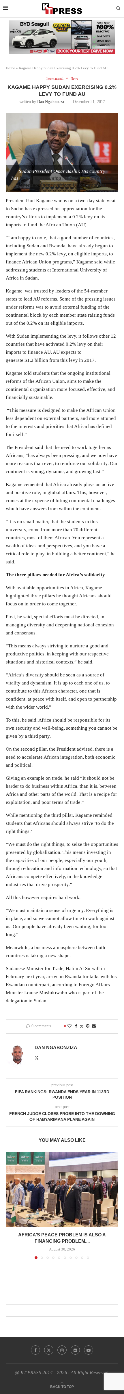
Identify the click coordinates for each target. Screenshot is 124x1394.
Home (10, 68)
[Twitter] (48, 1350)
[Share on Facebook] (76, 1026)
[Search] (118, 8)
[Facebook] (35, 1350)
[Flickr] (75, 1350)
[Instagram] (62, 1350)
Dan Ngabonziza (50, 102)
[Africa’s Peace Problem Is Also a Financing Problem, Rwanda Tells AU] (62, 1189)
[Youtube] (88, 1350)
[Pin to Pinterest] (87, 1026)
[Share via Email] (94, 1026)
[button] (11, 1205)
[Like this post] (69, 1026)
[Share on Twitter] (82, 1026)
